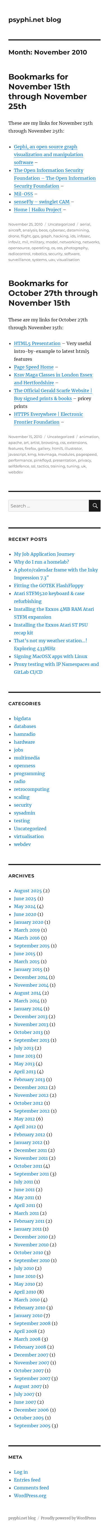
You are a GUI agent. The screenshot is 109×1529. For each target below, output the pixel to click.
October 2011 (28, 1166)
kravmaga (47, 454)
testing (22, 821)
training (58, 466)
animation (89, 436)
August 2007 (28, 1386)
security (55, 253)
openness (24, 765)
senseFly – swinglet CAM (42, 202)
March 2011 (26, 1213)
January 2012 (28, 1142)
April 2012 (25, 1126)
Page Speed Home (34, 367)
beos (43, 230)
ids (72, 236)
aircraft (14, 230)
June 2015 (24, 953)
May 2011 (24, 1197)
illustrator (73, 448)
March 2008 (27, 1339)
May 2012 (24, 1119)
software (72, 253)
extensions (77, 442)
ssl (33, 466)
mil (25, 242)
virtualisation (29, 836)
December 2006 (31, 1410)
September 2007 (32, 1378)
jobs (18, 750)
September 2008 (32, 1323)
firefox (30, 448)
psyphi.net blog (34, 20)
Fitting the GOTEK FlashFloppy (48, 585)
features (15, 448)
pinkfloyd (42, 460)
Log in (21, 1472)
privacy (84, 460)
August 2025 (28, 890)
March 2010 (27, 1300)
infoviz (14, 242)
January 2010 (28, 1315)
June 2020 (25, 914)
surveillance (19, 259)
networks (90, 242)
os (53, 248)
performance (20, 460)
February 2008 (30, 1347)
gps (35, 236)
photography (76, 248)
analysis (30, 230)
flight (26, 236)
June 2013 (24, 1056)
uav (51, 259)
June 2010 (24, 1276)
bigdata (22, 718)
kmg (32, 454)
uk (83, 466)
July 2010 (24, 1268)
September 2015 (32, 946)
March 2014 (27, 1001)
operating (40, 248)
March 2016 (27, 938)
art (26, 442)
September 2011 (31, 1174)
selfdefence (18, 466)
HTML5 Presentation (37, 343)
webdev (15, 472)
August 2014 (27, 993)
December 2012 (31, 1087)
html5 (57, 448)
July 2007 (24, 1394)
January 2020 (28, 922)
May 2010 (24, 1284)
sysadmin (24, 813)
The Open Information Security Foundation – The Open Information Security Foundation (55, 178)
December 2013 (31, 1016)
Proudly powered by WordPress (68, 1518)
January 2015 (28, 969)
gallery (44, 448)
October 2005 (29, 1418)
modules (66, 454)
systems (39, 259)
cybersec (57, 230)
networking (70, 242)
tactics (43, 466)
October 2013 (28, 1032)
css (62, 442)
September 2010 (32, 1260)
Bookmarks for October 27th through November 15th (53, 293)
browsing (49, 442)
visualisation (68, 259)
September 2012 (32, 1111)
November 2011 (31, 1158)
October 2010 (28, 1252)
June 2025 (25, 898)
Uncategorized (61, 224)
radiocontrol (19, 253)
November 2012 (31, 1095)
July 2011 (23, 1182)
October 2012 (28, 1103)
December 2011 (30, 1150)
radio (19, 781)
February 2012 (29, 1134)
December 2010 (31, 1237)
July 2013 (24, 1048)
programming (29, 773)
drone (13, 236)
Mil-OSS (23, 194)
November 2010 (31, 1244)
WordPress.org (30, 1495)
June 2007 (25, 1402)
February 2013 (29, 1079)
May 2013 (24, 1064)
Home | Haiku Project (37, 209)
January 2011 (28, 1229)
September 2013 (31, 1040)
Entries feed (27, 1480)
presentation (64, 460)
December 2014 (31, 977)
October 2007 (29, 1370)
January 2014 (28, 1008)
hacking (60, 236)
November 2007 (31, 1362)
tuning (73, 466)
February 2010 (29, 1307)
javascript (17, 454)
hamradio (24, 734)
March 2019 (27, 930)
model (52, 242)
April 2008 (25, 1331)
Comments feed (31, 1488)
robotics (39, 253)
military (37, 242)
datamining (78, 230)
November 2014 (31, 985)
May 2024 (25, 906)
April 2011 (24, 1205)
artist (35, 442)
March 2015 (27, 961)
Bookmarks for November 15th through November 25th (47, 91)
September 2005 (32, 1425)
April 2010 (25, 1292)
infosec (83, 236)
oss (59, 248)
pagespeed (86, 454)
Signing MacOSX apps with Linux (50, 656)
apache (15, 442)
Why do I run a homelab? (41, 562)
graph (46, 236)
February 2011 (29, 1221)
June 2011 (24, 1189)
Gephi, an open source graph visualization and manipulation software (48, 154)
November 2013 (31, 1024)
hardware (24, 742)
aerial (85, 224)
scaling (22, 797)
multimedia (27, 758)
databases (25, 726)
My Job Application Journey (44, 554)
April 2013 (25, 1071)
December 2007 (31, 1355)
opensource (19, 248)
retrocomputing (31, 789)
